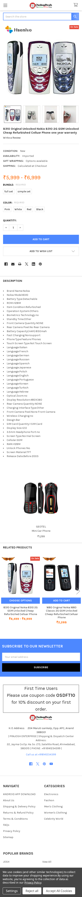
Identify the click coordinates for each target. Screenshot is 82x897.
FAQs (6, 825)
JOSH (6, 861)
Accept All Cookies (59, 891)
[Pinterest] (40, 264)
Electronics (51, 794)
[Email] (13, 264)
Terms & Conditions (15, 818)
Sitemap (8, 837)
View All (46, 861)
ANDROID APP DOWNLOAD (19, 794)
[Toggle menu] (5, 5)
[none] (41, 63)
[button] (41, 251)
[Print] (20, 264)
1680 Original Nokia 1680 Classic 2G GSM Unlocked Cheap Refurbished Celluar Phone (61, 612)
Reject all (32, 891)
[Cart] (76, 5)
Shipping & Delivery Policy (19, 806)
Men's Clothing (53, 806)
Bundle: (14, 184)
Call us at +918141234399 (41, 754)
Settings (12, 891)
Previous (4, 591)
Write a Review (12, 137)
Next (78, 591)
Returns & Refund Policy (18, 812)
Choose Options (20, 600)
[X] (27, 264)
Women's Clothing (55, 812)
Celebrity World (53, 818)
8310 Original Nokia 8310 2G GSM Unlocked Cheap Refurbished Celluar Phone (20, 611)
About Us (8, 800)
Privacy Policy (11, 831)
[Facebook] (6, 264)
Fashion (49, 800)
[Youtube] (51, 764)
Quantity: (10, 220)
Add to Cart (61, 600)
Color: (14, 202)
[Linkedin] (33, 264)
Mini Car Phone (41, 530)
